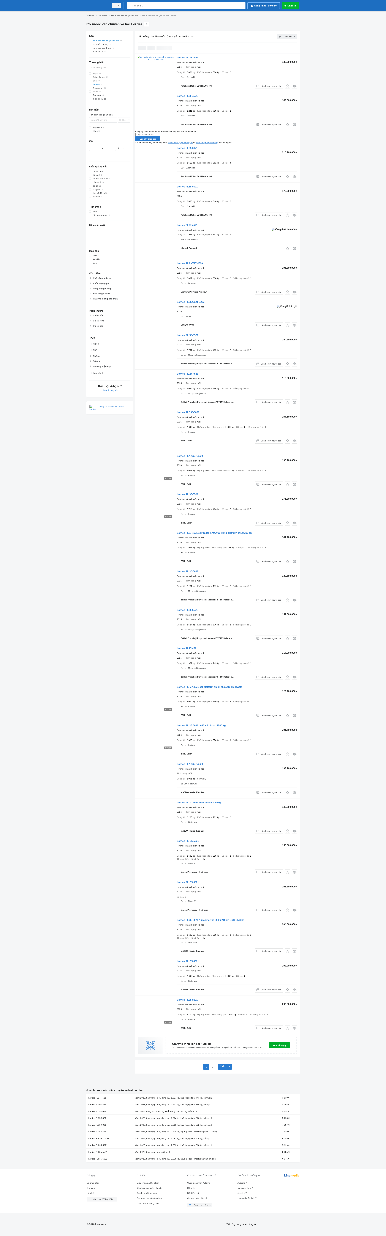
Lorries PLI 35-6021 (188, 961)
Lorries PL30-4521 (187, 96)
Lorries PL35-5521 (187, 610)
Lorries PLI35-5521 (187, 335)
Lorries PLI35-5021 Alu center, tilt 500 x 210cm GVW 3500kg (210, 920)
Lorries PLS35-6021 (188, 412)
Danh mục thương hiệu (148, 1203)
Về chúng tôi (93, 1183)
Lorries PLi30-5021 (187, 571)
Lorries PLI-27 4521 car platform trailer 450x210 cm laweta (209, 687)
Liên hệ (90, 1193)
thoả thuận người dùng (207, 142)
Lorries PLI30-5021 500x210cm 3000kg (199, 802)
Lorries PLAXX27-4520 (190, 263)
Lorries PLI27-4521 (187, 57)
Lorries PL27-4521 (187, 648)
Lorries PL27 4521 (187, 225)
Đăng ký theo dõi (148, 139)
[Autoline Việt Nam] (97, 6)
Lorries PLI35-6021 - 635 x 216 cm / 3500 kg (201, 725)
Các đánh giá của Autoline (149, 1198)
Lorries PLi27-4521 (187, 374)
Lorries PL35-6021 (187, 148)
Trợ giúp (91, 1188)
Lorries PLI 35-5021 (188, 841)
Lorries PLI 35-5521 (188, 882)
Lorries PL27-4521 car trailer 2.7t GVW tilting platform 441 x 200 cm (214, 533)
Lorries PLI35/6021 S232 (190, 302)
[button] (287, 86)
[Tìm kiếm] (129, 6)
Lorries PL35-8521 (187, 1000)
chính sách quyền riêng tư (180, 142)
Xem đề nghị (279, 1045)
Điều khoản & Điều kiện (148, 1183)
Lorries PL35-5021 (187, 186)
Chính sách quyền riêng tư (149, 1188)
